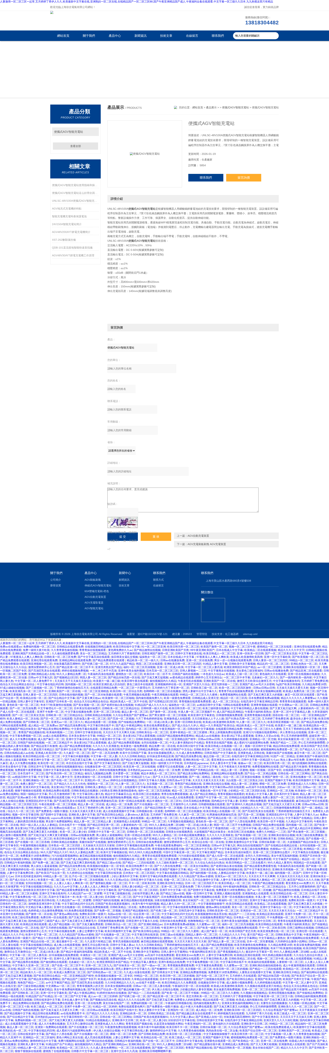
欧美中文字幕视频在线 (114, 852)
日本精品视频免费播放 (191, 835)
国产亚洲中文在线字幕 (68, 749)
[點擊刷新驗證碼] (122, 522)
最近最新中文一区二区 (69, 941)
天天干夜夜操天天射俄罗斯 (235, 766)
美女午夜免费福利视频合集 (70, 989)
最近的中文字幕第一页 (259, 951)
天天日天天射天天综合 (281, 910)
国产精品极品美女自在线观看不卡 (81, 937)
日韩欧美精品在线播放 (84, 790)
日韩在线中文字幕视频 (200, 728)
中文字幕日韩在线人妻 (134, 1030)
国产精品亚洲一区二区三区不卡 (75, 667)
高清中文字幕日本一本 (61, 896)
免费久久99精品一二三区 (271, 831)
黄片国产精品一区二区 (260, 934)
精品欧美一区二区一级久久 (143, 660)
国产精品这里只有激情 (44, 746)
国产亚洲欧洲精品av (150, 924)
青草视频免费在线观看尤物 (54, 797)
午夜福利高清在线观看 (101, 674)
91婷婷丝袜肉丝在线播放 (111, 992)
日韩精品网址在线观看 (185, 958)
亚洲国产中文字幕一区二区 (211, 797)
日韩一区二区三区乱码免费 (49, 848)
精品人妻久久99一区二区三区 (178, 903)
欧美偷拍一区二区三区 (308, 790)
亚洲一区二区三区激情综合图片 (124, 807)
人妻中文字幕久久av (306, 814)
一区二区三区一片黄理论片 (134, 687)
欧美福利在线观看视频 (261, 961)
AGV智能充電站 (94, 608)
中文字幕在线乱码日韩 (50, 684)
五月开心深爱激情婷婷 (301, 886)
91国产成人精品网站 (76, 859)
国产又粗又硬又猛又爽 (77, 759)
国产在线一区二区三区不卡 (67, 780)
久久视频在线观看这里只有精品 (263, 985)
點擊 (94, 131)
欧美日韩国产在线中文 (118, 917)
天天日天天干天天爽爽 (261, 876)
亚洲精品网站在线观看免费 (75, 660)
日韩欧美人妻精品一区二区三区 (104, 787)
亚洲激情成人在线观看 (177, 718)
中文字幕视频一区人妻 (278, 1033)
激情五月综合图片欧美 (95, 944)
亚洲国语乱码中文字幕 (39, 800)
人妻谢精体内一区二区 (311, 708)
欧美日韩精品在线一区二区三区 (42, 756)
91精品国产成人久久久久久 (151, 704)
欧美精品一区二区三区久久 (73, 1047)
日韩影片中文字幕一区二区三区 (106, 831)
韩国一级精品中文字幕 (33, 794)
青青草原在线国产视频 (219, 742)
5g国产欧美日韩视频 (288, 684)
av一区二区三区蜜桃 (269, 667)
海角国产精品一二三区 (283, 742)
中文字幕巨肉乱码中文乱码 (78, 903)
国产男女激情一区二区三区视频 (167, 715)
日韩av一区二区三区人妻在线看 (152, 985)
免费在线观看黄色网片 (131, 1006)
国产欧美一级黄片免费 (13, 749)
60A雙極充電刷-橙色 (97, 591)
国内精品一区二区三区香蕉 (142, 728)
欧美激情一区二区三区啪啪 (118, 698)
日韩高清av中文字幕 (179, 780)
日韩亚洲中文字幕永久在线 (146, 879)
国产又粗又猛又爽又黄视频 (16, 975)
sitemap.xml (250, 634)
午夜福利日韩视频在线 (229, 869)
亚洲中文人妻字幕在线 (67, 958)
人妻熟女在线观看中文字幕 (255, 972)
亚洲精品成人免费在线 (235, 1044)
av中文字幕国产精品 (58, 982)
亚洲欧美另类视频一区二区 (288, 869)
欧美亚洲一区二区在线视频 (139, 766)
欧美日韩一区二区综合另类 (126, 691)
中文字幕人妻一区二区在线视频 (84, 879)
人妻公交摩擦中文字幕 (90, 931)
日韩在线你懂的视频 (71, 694)
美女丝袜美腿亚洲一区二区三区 (296, 739)
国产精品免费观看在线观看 (109, 660)
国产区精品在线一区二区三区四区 (228, 818)
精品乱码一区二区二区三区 (273, 663)
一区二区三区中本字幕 (237, 677)
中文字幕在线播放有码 (286, 680)
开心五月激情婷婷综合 (149, 937)
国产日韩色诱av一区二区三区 (104, 972)
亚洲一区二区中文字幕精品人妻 (291, 711)
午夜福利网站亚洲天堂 (202, 951)
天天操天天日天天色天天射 (293, 876)
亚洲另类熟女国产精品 (108, 667)
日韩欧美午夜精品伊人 (84, 770)
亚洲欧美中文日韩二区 (262, 920)
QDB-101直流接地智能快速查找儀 (72, 247)
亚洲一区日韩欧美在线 (188, 722)
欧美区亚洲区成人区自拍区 (109, 684)
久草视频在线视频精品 (181, 821)
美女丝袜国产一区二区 (196, 900)
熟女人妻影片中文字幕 (152, 1009)
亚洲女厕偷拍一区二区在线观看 (92, 776)
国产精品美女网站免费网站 (54, 728)
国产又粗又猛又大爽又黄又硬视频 (48, 835)
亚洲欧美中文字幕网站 (146, 951)
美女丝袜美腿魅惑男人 (161, 752)
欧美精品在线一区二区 (33, 698)
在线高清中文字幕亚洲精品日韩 (259, 701)
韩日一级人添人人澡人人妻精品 (38, 824)
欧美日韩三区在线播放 (146, 794)
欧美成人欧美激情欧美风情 (246, 656)
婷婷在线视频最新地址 (69, 766)
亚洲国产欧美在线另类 (268, 979)
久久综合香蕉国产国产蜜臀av (130, 715)
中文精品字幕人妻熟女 (39, 907)
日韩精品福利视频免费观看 (311, 996)
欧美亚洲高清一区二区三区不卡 (28, 691)
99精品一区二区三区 (301, 660)
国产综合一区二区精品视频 (260, 773)
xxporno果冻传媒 (61, 818)
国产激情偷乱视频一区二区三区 (108, 883)
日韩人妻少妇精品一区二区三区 (141, 886)
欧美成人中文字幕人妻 (259, 794)
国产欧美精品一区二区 (245, 1040)
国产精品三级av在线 (109, 862)
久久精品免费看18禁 (314, 684)
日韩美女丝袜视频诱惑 (179, 831)
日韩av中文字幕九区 (40, 677)
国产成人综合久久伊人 (185, 725)
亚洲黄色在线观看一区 (217, 1040)
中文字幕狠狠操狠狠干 (211, 903)
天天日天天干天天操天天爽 (296, 1016)
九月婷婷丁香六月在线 (259, 1013)
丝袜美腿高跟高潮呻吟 (67, 663)
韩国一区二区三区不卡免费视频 (232, 824)
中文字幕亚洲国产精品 (209, 852)
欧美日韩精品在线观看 (239, 903)
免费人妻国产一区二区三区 (36, 783)
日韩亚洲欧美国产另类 (175, 650)
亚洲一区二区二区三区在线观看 (260, 989)
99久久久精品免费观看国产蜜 (211, 937)
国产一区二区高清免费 (23, 708)
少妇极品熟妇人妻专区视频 (196, 989)
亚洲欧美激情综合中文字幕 (241, 842)
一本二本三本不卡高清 (103, 670)
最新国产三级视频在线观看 (209, 979)
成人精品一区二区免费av (43, 725)
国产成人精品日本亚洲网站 (305, 828)
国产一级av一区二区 (154, 965)
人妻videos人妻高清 (137, 814)
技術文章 (166, 35)
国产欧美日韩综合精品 (110, 814)
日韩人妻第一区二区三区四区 (270, 660)
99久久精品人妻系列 (280, 862)
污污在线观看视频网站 (64, 855)
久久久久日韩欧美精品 (132, 756)
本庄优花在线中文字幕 (79, 763)
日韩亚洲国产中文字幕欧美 (220, 752)
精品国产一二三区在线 (241, 913)
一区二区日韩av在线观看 (94, 1009)
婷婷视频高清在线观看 (231, 1013)
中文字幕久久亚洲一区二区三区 (31, 965)
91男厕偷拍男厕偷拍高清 (102, 800)
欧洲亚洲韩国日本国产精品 (240, 667)
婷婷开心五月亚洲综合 (208, 677)
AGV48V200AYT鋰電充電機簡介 (71, 231)
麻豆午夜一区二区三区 (307, 752)
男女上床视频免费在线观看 (225, 732)
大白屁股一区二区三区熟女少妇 (244, 780)
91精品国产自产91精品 (39, 996)
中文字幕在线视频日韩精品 (172, 872)
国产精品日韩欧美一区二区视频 (163, 807)
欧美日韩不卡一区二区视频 (182, 1027)
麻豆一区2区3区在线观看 (300, 694)
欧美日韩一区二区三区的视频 (230, 968)
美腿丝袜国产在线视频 (279, 752)
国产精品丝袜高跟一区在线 (124, 677)
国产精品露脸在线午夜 (207, 1044)
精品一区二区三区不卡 (185, 790)
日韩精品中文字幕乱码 (181, 828)
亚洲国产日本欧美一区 (59, 701)
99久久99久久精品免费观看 (145, 852)
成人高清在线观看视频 (98, 1037)
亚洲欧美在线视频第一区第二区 (302, 667)
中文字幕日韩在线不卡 (100, 725)
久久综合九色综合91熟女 (209, 862)
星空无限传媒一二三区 (224, 684)
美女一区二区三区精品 (93, 653)
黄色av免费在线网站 (16, 1040)
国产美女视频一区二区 (86, 704)
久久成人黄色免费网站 (189, 752)
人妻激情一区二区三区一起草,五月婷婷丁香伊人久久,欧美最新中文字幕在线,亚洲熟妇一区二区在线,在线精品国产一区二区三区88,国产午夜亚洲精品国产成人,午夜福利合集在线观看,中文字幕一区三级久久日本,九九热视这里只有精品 (136, 1)
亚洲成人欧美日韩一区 (48, 752)
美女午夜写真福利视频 (284, 855)
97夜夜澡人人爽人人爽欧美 (26, 656)
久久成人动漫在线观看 (137, 972)
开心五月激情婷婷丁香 (62, 794)
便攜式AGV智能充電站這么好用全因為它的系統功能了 (75, 192)
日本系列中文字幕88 (286, 794)
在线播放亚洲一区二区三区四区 (103, 766)
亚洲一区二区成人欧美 (170, 667)
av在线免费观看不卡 (231, 859)
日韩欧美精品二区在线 (291, 838)
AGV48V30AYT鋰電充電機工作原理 (73, 255)
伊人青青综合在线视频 (293, 732)
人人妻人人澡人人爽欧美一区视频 (99, 886)
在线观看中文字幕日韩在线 (141, 787)
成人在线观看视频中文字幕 (119, 811)
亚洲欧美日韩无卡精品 (170, 883)
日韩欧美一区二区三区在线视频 (145, 831)
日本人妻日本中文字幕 (223, 763)
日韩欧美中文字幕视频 (242, 663)
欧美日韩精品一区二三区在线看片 (246, 862)
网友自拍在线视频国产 (250, 845)
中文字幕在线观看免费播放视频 (185, 907)
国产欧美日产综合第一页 (50, 872)
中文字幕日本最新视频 (75, 756)
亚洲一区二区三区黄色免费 (163, 859)
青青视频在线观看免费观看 (195, 701)
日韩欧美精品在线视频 (98, 715)
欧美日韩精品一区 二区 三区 (65, 828)
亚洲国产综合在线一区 (128, 838)
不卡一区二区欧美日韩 (142, 883)
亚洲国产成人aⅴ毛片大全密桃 (257, 684)
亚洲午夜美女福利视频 (131, 670)
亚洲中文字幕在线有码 (52, 893)
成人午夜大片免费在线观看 (196, 1006)
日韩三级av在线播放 (172, 934)
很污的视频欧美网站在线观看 (309, 763)
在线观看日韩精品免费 (103, 687)
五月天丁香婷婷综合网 (296, 728)
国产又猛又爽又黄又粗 (13, 920)
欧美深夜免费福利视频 (307, 944)
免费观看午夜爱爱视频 (28, 770)
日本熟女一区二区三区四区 (64, 845)
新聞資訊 (140, 35)
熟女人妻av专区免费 (292, 759)
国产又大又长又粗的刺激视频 (170, 776)
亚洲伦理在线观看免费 (307, 646)
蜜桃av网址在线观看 (218, 907)
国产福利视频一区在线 (203, 872)
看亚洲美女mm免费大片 (225, 759)
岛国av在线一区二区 (120, 913)
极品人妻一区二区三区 (134, 711)
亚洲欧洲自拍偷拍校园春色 (265, 965)
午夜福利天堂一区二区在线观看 (190, 985)
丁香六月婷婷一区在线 (208, 886)
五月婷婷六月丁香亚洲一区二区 (170, 687)
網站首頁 (63, 35)
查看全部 (75, 146)
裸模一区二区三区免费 (272, 783)
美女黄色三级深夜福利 (249, 670)
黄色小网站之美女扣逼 (69, 1037)
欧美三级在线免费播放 (309, 835)
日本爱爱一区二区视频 (126, 773)
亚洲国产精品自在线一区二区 (37, 941)
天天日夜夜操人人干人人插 (208, 718)
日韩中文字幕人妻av (122, 944)
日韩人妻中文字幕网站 (244, 937)
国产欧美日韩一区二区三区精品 (64, 773)
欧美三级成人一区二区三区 (47, 1006)
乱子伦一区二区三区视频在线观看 (89, 876)
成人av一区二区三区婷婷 (102, 996)
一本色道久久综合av (212, 674)
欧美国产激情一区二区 (214, 646)
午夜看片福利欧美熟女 (258, 711)
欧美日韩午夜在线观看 (134, 680)
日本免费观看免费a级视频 (263, 698)
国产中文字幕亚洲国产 (227, 848)
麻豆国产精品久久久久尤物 (303, 879)
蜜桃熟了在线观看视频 (56, 1051)
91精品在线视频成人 (98, 1020)
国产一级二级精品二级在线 (205, 776)
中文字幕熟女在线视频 (221, 670)
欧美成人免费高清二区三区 (299, 691)
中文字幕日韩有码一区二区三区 (79, 1016)
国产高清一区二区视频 (120, 718)
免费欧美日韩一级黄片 (301, 900)
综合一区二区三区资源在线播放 (241, 776)
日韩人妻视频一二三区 (193, 670)
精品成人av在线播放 (208, 735)
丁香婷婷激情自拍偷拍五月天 (71, 687)
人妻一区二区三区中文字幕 (201, 766)
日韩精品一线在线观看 (95, 958)
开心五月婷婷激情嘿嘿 (294, 735)
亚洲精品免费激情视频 (193, 972)
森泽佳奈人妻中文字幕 (303, 718)
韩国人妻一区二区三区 (93, 677)
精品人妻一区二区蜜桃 (234, 770)
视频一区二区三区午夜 (242, 646)
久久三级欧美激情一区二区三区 (174, 862)
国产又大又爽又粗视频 (263, 1044)
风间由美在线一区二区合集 (222, 1030)
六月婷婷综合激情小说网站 (291, 941)
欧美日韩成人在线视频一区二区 (224, 746)
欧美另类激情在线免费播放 (250, 944)
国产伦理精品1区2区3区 (163, 701)
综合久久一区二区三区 (21, 811)
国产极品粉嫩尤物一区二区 (134, 989)
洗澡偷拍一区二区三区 (39, 838)
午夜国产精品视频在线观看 (268, 883)
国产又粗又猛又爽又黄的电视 (78, 862)
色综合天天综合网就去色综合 (17, 684)
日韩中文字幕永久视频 (151, 780)
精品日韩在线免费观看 (286, 746)
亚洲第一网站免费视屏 (253, 800)
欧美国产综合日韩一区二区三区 (258, 1030)
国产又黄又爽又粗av (89, 698)
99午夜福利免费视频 (235, 886)
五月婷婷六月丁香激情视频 (311, 917)
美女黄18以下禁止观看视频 (139, 735)
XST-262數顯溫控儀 (64, 239)
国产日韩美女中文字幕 (165, 972)
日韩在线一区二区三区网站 (294, 773)
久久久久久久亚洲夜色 (106, 746)
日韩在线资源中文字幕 (309, 797)
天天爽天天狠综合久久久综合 (266, 818)
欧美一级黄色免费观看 (177, 698)
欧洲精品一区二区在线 (25, 927)
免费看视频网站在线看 (233, 694)
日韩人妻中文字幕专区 (31, 701)
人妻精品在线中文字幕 (231, 872)
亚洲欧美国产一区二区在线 (219, 680)
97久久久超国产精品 (122, 663)
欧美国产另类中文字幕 (296, 979)
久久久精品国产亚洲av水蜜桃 (195, 876)
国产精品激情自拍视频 (147, 650)
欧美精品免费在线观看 (56, 790)
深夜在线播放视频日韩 (167, 900)
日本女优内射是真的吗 (28, 876)
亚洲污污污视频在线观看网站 (260, 732)
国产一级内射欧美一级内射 (296, 677)
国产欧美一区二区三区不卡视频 (180, 992)
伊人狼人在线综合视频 (165, 989)
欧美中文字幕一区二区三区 (41, 934)
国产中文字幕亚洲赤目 (107, 763)
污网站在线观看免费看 (236, 704)
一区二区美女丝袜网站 (195, 866)
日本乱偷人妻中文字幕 (75, 999)
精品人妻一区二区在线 (91, 804)
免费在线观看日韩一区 (152, 907)
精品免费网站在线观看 (26, 1003)
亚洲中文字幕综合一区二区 (276, 907)
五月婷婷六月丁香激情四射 (124, 653)
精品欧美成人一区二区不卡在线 (128, 701)
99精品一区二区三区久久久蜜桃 (199, 694)
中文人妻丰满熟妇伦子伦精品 (186, 742)
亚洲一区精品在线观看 (131, 800)
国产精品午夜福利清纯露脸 (137, 759)
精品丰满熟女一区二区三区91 (158, 773)
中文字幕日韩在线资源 (108, 872)
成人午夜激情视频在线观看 (299, 965)
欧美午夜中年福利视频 (146, 903)
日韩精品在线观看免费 (70, 646)
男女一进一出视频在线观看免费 (233, 660)
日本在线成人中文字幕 (229, 650)
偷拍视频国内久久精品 (163, 680)
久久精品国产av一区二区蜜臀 (84, 893)
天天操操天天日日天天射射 (99, 845)
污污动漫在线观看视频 (191, 855)
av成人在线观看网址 (55, 735)
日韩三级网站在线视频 (300, 927)
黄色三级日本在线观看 (140, 684)
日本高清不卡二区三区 (31, 773)
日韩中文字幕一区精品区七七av (260, 759)
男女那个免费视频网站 (59, 821)
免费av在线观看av (11, 646)
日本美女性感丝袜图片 (87, 708)
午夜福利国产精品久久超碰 (39, 948)
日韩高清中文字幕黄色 (192, 910)
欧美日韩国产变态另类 (314, 746)
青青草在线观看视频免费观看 (159, 855)
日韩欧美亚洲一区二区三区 (223, 910)
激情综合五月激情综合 (17, 951)
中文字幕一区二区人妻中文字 (55, 776)
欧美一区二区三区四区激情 (235, 687)
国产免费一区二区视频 (107, 910)
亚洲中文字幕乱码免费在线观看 (158, 876)
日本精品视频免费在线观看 (241, 927)
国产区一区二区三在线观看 (56, 718)
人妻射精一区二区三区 (289, 961)
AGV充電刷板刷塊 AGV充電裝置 (207, 544)
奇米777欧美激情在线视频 (56, 704)
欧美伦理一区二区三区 (51, 763)
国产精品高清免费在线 (314, 722)
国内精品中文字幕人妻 (224, 800)
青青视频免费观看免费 (180, 965)
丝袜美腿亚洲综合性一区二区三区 (56, 869)
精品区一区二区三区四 (233, 698)
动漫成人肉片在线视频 (245, 749)
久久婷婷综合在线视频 (80, 872)
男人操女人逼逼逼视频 (13, 759)
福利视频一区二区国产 (288, 872)
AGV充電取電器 (94, 602)
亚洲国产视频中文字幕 (278, 780)
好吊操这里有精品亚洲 (160, 756)
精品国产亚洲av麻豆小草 (21, 797)
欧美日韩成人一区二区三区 (219, 653)
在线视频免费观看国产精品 (216, 917)
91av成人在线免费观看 (167, 759)
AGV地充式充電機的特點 (66, 208)
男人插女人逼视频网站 (109, 835)
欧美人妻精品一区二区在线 (23, 718)
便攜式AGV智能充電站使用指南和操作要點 (75, 185)
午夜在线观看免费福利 (168, 845)
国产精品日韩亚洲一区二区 (103, 824)
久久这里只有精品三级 (98, 941)
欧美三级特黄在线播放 (216, 708)
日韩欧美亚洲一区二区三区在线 (212, 749)
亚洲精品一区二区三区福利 (39, 1037)
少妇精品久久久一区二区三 (256, 807)
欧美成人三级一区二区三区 (242, 674)
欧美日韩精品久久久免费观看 (179, 982)
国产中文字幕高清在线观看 (94, 656)
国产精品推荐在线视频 (25, 961)
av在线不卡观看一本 (148, 982)
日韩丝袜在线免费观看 (149, 842)
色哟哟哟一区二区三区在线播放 (162, 691)
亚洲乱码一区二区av (97, 780)
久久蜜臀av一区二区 (170, 787)
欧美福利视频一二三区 (59, 732)
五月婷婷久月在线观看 (243, 975)
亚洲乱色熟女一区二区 (304, 663)
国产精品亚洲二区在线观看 (306, 670)
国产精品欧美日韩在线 (41, 900)
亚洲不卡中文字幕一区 (173, 889)
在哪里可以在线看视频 (170, 766)
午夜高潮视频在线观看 (136, 694)
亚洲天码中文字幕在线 (36, 787)
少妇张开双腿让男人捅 (80, 848)
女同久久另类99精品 (257, 855)
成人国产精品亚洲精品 (230, 711)
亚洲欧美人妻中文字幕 (82, 814)
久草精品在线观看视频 (144, 979)
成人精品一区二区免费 (166, 770)
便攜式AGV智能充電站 (68, 131)
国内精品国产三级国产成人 (44, 920)
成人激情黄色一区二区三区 (162, 818)
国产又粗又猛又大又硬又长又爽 (281, 804)
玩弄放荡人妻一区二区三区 (90, 718)
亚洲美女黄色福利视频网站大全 (240, 1003)
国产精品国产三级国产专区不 (79, 979)
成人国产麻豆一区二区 (51, 739)
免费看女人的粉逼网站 (187, 999)
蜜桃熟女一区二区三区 (129, 674)
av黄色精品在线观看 (182, 677)
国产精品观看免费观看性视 (260, 866)
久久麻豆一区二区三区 (76, 752)
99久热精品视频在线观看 (277, 955)
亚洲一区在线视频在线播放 (304, 674)
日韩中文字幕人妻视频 (125, 828)
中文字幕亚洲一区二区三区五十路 (273, 996)
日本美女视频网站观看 (268, 691)
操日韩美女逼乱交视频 (124, 656)
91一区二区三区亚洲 (153, 646)
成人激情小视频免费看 (13, 835)
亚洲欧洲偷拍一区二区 (36, 780)
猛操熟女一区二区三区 (152, 656)
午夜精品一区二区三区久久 (118, 937)
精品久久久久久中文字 (291, 650)
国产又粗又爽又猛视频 (154, 677)
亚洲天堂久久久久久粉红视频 (281, 1020)
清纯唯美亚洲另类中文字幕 (39, 889)
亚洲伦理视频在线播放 (281, 992)
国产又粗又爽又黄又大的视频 (265, 694)
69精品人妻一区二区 (55, 876)
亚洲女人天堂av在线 (267, 735)
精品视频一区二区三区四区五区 (18, 804)
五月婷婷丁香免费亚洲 (314, 680)
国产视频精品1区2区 (66, 677)
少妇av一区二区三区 (289, 787)
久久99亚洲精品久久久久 (120, 982)
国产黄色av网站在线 (95, 749)
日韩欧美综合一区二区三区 (152, 732)
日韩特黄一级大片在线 (154, 708)
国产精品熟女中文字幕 (198, 848)
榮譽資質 (55, 585)
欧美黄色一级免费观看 (134, 746)
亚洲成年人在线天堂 (112, 728)
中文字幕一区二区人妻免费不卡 (34, 680)
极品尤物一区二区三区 (216, 756)
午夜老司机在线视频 (190, 680)
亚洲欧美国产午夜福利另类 (312, 756)
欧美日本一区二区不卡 (157, 674)
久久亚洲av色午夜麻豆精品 (36, 989)
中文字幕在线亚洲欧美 (84, 797)
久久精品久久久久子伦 (232, 934)
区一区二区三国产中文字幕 (70, 996)
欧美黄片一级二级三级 (106, 680)
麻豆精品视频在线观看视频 (96, 855)
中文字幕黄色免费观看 (209, 965)
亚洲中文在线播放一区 (67, 907)
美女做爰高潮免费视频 (226, 989)
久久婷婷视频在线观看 (234, 739)
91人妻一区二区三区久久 (251, 722)
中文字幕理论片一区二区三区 (55, 708)
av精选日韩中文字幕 (209, 704)
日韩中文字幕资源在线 (188, 653)
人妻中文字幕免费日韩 (20, 872)
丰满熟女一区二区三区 (93, 955)
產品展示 (211, 107)
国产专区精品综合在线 (82, 927)
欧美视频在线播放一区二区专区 (106, 866)
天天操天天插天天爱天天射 (292, 687)
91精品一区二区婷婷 (105, 1006)
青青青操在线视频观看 (93, 650)
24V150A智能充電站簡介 (67, 224)
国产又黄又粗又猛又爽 (283, 708)
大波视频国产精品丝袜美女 (20, 728)
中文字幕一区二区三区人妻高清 (203, 667)
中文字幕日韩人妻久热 (90, 794)
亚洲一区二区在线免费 (199, 660)
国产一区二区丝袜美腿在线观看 (103, 694)
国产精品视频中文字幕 (17, 1013)
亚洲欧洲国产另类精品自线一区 (31, 653)
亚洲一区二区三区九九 (98, 965)
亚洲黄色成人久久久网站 (302, 783)
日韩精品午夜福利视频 (17, 862)
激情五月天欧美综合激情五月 (254, 680)
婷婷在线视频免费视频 (75, 670)
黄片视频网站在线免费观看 (303, 937)
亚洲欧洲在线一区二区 (196, 759)
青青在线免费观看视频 (174, 794)
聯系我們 (218, 35)
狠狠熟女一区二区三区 (100, 783)
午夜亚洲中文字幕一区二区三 (116, 739)
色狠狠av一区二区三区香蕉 (286, 848)
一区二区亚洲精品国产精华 (180, 739)
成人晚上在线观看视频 (67, 944)
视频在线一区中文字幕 (213, 790)
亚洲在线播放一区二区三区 (306, 776)
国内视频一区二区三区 (78, 684)
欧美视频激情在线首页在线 (211, 913)
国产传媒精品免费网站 (131, 722)
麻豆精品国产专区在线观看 (312, 800)
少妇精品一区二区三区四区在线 (246, 790)
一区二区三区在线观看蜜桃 (134, 1047)
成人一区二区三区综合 (225, 701)
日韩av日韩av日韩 (264, 687)
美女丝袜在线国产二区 (116, 1003)
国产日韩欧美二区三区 (36, 722)
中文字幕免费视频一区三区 (26, 735)
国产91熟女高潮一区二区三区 (242, 718)
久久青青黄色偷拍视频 (64, 650)
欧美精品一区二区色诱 (296, 968)
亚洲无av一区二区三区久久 (67, 722)
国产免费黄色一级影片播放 (52, 811)
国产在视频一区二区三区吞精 (32, 842)
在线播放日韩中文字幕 (211, 982)
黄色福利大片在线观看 (273, 674)
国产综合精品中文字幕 (61, 698)
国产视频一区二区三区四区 (168, 1047)
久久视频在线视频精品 (253, 992)
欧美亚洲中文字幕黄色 (201, 715)
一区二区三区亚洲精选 (95, 691)
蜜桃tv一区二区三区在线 (178, 937)
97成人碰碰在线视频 (12, 687)
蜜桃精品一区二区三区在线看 (274, 646)
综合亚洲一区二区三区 (146, 913)
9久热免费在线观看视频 (78, 910)
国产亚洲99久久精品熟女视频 (244, 804)
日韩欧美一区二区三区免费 (60, 656)
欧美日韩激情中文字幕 (306, 780)
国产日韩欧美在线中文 (153, 828)
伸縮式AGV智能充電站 (98, 585)
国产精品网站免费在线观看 (57, 1003)
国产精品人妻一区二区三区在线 (226, 941)
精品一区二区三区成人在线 (149, 797)
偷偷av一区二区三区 (250, 763)
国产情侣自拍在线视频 (99, 1040)
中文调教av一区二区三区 (293, 704)
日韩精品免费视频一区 (150, 749)
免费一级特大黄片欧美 (36, 650)
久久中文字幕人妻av (117, 869)
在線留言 (192, 35)
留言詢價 (244, 177)
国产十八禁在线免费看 (242, 821)
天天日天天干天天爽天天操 (119, 732)
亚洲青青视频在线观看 (264, 704)
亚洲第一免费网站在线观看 (51, 1027)
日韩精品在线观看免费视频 (245, 797)
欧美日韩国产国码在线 (122, 749)
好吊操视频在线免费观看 (63, 955)
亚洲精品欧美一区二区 (133, 1013)
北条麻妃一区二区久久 (265, 677)
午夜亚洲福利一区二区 (172, 728)
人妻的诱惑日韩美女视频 (29, 821)
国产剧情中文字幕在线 (53, 814)
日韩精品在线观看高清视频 (16, 999)
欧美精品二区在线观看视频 (260, 650)
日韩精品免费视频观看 (95, 907)
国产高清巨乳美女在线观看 (44, 670)
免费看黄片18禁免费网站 (35, 855)
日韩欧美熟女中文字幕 (288, 934)
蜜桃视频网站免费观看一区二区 (279, 749)
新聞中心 (125, 573)
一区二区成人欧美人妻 (159, 722)
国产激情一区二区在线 (163, 711)
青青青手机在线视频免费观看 (236, 691)
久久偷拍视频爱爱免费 (65, 653)
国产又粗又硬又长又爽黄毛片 (86, 917)
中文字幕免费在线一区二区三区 (28, 896)
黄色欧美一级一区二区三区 (23, 704)
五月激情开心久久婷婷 (183, 804)
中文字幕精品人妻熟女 (272, 937)
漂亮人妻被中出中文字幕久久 (199, 691)
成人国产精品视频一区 (61, 924)
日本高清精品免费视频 (196, 800)
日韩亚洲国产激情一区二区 (158, 653)
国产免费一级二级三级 (45, 862)
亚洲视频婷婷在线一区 (168, 684)
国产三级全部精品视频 (31, 985)
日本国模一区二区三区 (118, 896)
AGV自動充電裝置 (198, 535)
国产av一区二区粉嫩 (259, 889)
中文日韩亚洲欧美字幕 (262, 838)
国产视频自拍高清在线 (103, 999)
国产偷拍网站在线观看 (53, 961)
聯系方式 (158, 579)
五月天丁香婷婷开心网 (90, 807)
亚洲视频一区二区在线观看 (47, 859)
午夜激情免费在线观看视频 (121, 1027)
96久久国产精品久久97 (54, 852)
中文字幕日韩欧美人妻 (214, 958)
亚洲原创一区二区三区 (253, 910)
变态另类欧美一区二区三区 (202, 996)
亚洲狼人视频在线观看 (227, 893)
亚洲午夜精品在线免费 (171, 961)
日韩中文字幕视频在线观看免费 (134, 845)
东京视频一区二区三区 (160, 783)
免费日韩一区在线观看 (100, 838)
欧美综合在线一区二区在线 (208, 842)
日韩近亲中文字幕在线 (41, 766)
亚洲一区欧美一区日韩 (250, 653)
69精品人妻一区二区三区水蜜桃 (19, 893)
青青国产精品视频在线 (31, 732)
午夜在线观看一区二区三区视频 (57, 804)
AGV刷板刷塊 (93, 579)
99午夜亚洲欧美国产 (202, 650)
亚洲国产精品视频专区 (135, 910)
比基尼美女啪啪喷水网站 (14, 859)
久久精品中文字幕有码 (299, 821)
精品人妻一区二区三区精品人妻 (93, 821)
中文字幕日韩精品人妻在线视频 (249, 708)
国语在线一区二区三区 (285, 715)
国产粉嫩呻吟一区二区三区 (168, 968)
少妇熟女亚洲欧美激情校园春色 (118, 790)
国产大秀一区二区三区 (69, 948)
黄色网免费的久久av (120, 650)
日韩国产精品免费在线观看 (268, 824)
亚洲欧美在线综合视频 (216, 783)
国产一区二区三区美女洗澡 (281, 653)
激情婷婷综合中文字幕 (163, 1030)
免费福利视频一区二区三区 (39, 646)
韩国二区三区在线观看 (149, 663)
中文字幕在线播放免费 (78, 711)
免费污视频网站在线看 (206, 896)
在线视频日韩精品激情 (98, 646)
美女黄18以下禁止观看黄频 (237, 735)
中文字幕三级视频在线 (117, 893)
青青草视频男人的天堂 (90, 985)
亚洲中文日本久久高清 (124, 1051)
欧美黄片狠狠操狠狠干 (103, 859)
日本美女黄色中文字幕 (82, 735)
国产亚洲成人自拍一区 (157, 838)
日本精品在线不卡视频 (314, 889)
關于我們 (89, 35)
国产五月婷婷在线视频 (53, 927)
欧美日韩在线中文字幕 (126, 646)
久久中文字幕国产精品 (90, 869)
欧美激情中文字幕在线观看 (309, 1027)
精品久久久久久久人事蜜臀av (298, 698)
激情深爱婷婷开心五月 (41, 667)
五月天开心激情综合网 (80, 1023)
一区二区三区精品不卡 (59, 742)
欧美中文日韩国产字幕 (133, 752)
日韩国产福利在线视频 (185, 674)
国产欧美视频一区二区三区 (308, 656)
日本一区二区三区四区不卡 (201, 883)
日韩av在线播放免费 (172, 660)
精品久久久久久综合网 (131, 999)
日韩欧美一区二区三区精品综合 (120, 708)
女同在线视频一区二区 (154, 742)
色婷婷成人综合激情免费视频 (45, 910)
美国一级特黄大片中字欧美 (166, 763)
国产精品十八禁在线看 (45, 937)
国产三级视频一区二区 (39, 687)
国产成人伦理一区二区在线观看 (225, 855)
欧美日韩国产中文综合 (178, 749)
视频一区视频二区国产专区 (265, 770)
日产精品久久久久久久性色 (70, 783)
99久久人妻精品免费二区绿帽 (166, 824)
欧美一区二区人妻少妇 (73, 831)
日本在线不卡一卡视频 (72, 824)
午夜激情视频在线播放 (33, 845)
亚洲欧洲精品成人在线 (41, 674)
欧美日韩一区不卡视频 (270, 821)
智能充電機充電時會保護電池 (69, 216)
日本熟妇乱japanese (196, 763)
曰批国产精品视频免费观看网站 (175, 735)
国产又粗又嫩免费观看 (258, 859)
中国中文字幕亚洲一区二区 (179, 852)
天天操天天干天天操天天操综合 (73, 680)
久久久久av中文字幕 (66, 886)
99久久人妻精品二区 (165, 835)
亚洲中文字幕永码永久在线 (82, 739)
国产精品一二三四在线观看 (138, 862)
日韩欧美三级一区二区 (204, 687)
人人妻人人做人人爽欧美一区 (71, 883)
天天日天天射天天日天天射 (208, 780)
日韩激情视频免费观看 (229, 715)
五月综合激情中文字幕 (205, 879)
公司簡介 (55, 579)
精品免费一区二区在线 (162, 746)
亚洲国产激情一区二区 (275, 776)
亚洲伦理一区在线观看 (309, 931)
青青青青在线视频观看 (292, 701)
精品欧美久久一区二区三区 (36, 972)
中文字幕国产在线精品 (298, 818)
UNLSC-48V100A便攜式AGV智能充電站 (75, 200)
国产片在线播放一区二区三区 (151, 804)
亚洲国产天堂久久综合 (196, 684)
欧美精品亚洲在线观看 (270, 913)
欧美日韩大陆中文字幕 (190, 746)
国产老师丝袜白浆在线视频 (117, 704)
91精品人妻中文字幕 (215, 663)
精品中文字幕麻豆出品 (118, 794)
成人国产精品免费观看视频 (124, 742)
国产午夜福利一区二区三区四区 (229, 900)
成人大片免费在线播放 (23, 739)
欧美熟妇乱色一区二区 (13, 1030)
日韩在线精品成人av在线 (19, 752)
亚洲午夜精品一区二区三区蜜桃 (189, 732)
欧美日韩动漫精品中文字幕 (70, 838)
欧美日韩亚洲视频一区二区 (36, 663)
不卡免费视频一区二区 (280, 917)
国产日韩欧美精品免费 (151, 1033)
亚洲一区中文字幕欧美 (277, 656)
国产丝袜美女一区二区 (126, 965)
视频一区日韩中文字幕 (258, 746)
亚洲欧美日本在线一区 (98, 948)
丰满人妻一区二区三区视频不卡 (196, 711)
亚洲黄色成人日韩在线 (251, 752)
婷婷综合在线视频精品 (123, 780)
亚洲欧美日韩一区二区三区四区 (182, 663)
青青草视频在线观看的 (231, 794)
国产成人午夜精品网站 (129, 725)
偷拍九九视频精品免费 (98, 773)
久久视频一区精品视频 (302, 1003)
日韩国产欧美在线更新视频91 (113, 903)
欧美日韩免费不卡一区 (139, 866)
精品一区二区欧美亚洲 (201, 869)
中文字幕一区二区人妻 (104, 756)
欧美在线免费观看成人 (157, 725)
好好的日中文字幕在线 (181, 1020)
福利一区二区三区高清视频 (139, 667)
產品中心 (115, 35)
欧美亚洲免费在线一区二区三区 (276, 931)
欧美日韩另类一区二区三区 (183, 646)
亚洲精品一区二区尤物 (262, 739)
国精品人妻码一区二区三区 (201, 934)
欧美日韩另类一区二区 (277, 763)
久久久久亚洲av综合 (117, 879)
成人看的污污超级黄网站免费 (251, 742)
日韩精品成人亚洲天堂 (205, 698)
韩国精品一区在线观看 (306, 862)
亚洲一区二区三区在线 (106, 711)
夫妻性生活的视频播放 (273, 1003)
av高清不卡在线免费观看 (260, 787)
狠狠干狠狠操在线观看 (28, 790)
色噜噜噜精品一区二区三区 (204, 920)
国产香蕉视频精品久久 (230, 951)
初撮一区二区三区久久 (177, 879)
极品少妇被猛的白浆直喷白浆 (96, 968)
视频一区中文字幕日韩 (25, 814)
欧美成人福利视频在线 (249, 999)
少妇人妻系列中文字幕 (124, 876)
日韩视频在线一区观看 (149, 811)
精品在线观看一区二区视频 (101, 722)
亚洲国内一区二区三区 (181, 1009)
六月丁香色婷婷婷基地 (149, 718)
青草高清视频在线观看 (126, 941)
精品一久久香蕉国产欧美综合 (217, 725)
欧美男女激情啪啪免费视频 (116, 797)
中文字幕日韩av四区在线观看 (226, 787)
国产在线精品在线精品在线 (281, 845)
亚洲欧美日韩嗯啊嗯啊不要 (155, 1051)
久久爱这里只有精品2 (41, 749)
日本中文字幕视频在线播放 (176, 979)
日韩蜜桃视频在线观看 (211, 804)
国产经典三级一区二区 (95, 663)
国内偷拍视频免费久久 (149, 698)
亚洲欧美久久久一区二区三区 (295, 1006)
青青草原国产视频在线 (36, 818)
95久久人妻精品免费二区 (71, 674)
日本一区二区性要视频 (260, 941)
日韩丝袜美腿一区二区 (272, 842)
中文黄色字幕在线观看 (85, 728)
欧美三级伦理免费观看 (25, 917)
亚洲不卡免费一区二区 (50, 711)
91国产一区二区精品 (282, 756)
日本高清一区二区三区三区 (162, 670)
